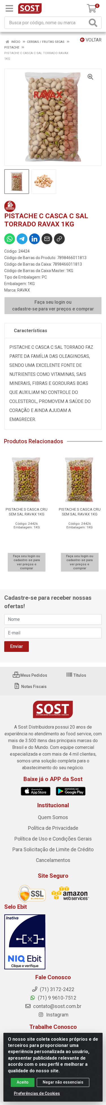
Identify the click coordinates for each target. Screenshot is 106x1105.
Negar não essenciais (63, 1082)
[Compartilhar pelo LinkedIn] (34, 238)
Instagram (56, 1015)
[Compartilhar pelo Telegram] (22, 238)
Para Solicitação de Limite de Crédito (53, 849)
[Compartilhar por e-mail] (47, 238)
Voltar (93, 40)
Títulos (79, 675)
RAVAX (23, 290)
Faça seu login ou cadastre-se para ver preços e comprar (53, 305)
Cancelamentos (53, 860)
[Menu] (9, 8)
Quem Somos (53, 817)
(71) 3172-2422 (56, 989)
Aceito (23, 1082)
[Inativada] (53, 942)
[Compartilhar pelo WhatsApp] (9, 238)
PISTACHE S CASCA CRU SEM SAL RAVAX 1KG (26, 511)
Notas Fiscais (33, 686)
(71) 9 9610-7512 (56, 998)
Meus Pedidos (33, 675)
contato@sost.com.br (56, 1006)
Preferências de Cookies (37, 1093)
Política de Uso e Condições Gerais (53, 839)
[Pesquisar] (94, 22)
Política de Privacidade (53, 828)
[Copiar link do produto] (59, 238)
